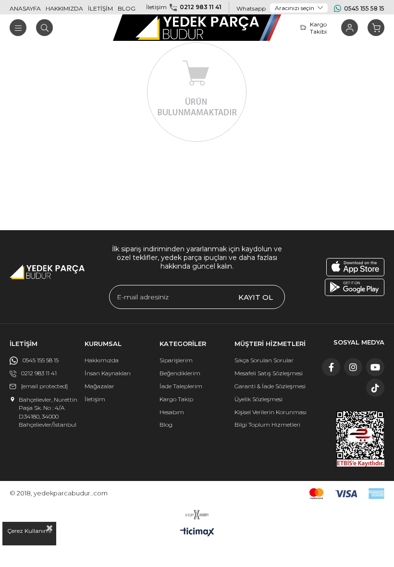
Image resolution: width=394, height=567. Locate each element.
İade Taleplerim (181, 386)
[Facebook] (331, 367)
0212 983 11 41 (201, 7)
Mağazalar (99, 386)
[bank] (346, 493)
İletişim (95, 399)
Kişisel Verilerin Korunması (270, 412)
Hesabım (172, 412)
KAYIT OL (255, 297)
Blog (166, 424)
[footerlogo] (47, 272)
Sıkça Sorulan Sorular (264, 360)
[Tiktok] (375, 388)
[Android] (354, 287)
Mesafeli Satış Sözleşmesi (268, 373)
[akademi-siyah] (197, 514)
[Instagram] (353, 367)
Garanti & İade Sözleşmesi (270, 386)
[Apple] (355, 267)
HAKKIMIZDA (64, 8)
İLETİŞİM (100, 8)
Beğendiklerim (180, 373)
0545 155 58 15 (364, 8)
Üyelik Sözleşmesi (258, 399)
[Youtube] (375, 367)
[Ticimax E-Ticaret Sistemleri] (197, 533)
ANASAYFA (25, 8)
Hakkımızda (102, 360)
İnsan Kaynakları (108, 373)
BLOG (126, 8)
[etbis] (360, 439)
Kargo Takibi (318, 28)
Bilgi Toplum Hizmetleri (267, 424)
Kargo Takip (176, 399)
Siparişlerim (176, 360)
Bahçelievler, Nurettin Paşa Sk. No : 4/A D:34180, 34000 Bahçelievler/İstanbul (48, 412)
